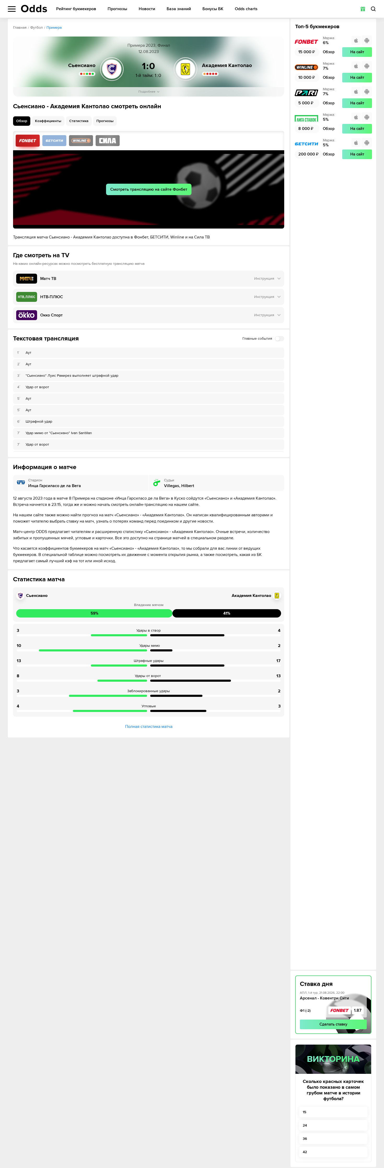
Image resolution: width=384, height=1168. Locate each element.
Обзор (21, 121)
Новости (147, 9)
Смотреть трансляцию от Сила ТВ (108, 140)
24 (305, 1125)
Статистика (79, 121)
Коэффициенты (48, 121)
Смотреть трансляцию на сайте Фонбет (148, 189)
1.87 (358, 1010)
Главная (20, 27)
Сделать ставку (333, 1024)
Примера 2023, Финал (148, 45)
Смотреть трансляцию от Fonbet (28, 141)
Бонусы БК (212, 9)
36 (305, 1138)
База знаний (179, 9)
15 (304, 1112)
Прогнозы (117, 9)
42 (305, 1152)
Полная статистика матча (148, 726)
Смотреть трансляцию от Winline (81, 140)
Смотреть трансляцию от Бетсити (54, 140)
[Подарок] (363, 9)
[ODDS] (34, 9)
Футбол (36, 27)
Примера (54, 27)
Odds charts (246, 9)
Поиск (373, 9)
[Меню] (12, 9)
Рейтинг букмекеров (76, 9)
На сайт (357, 52)
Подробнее (146, 92)
